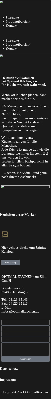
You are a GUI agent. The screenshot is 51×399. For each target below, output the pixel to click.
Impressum (8, 379)
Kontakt (11, 25)
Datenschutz (9, 368)
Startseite (12, 17)
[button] (25, 33)
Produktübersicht (18, 21)
